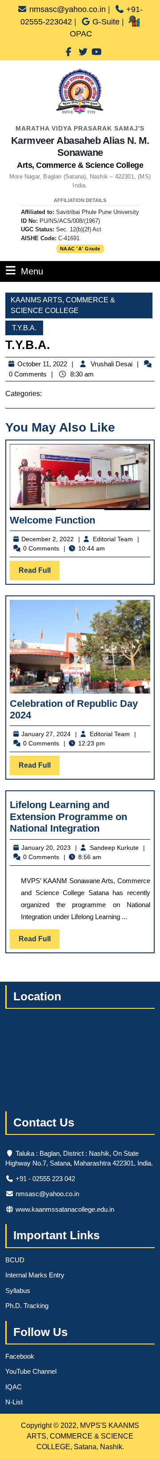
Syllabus (17, 1290)
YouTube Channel (30, 1371)
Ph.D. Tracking (26, 1305)
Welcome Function (52, 520)
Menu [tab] (32, 271)
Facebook (19, 1356)
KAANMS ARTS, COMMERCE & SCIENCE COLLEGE (63, 305)
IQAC (13, 1387)
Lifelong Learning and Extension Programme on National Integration (68, 816)
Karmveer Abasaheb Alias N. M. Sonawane (80, 152)
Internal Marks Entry (34, 1275)
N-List (14, 1402)
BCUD (14, 1260)
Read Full (39, 573)
